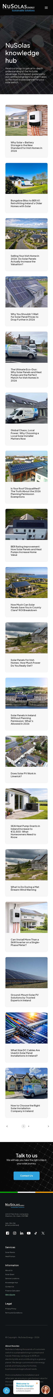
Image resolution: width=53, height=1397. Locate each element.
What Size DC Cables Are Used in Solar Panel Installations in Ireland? (25, 1053)
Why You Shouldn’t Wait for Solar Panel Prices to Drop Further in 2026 (24, 317)
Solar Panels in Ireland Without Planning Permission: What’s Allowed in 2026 (23, 719)
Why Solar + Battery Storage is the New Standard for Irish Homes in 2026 (26, 146)
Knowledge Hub (11, 1282)
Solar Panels (10, 1252)
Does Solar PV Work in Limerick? (23, 775)
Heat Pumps (10, 1256)
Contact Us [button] (26, 1175)
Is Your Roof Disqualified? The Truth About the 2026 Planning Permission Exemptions (26, 492)
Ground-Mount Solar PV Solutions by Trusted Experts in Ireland (25, 997)
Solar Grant (9, 1274)
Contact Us (9, 1286)
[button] (46, 7)
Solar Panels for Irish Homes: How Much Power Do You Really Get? (25, 662)
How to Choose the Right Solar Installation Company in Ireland (25, 1108)
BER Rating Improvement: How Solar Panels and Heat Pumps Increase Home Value (26, 550)
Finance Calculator (12, 1291)
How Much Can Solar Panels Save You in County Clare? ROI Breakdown (26, 607)
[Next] (46, 1127)
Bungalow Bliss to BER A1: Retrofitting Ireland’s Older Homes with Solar (26, 203)
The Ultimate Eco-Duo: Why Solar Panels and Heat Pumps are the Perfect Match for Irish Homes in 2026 (26, 375)
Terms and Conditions (13, 1313)
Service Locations (12, 1278)
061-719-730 (10, 1223)
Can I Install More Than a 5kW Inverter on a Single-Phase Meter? (25, 942)
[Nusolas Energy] (19, 7)
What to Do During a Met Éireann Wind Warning (25, 888)
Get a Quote (10, 1295)
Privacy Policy (10, 1309)
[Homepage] (14, 1205)
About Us (9, 1270)
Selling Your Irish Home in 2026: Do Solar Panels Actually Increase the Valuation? (25, 260)
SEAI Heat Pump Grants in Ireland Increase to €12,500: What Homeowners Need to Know (25, 831)
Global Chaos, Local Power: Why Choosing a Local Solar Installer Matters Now (25, 434)
